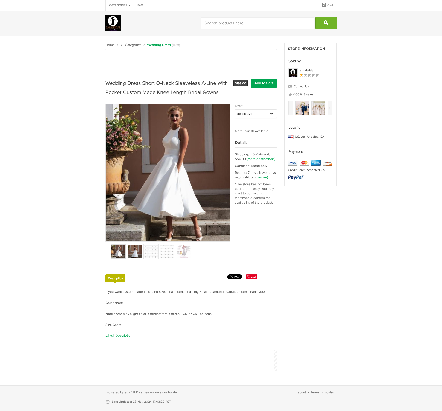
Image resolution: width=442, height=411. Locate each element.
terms (315, 392)
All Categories (130, 45)
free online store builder (160, 392)
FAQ (140, 5)
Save (253, 276)
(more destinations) (261, 159)
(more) (263, 177)
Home (110, 45)
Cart (330, 5)
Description (115, 278)
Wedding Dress (159, 45)
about (302, 392)
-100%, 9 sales (303, 94)
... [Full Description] (119, 335)
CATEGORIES (118, 5)
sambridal (307, 70)
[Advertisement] (189, 62)
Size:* (239, 106)
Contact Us (301, 86)
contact (330, 392)
